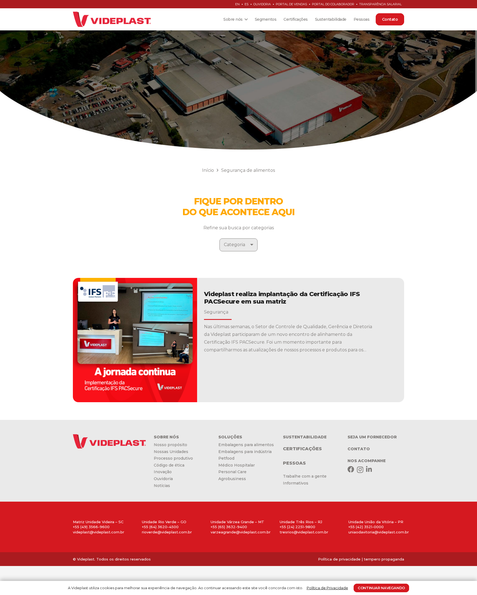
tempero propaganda (384, 559)
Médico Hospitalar (236, 465)
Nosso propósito (170, 444)
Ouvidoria (262, 4)
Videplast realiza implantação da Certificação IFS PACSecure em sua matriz (282, 297)
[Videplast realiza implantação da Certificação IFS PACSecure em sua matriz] (135, 340)
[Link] (112, 19)
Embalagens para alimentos (246, 444)
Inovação (163, 471)
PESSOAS (294, 463)
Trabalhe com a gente (305, 476)
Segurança (216, 312)
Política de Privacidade (327, 588)
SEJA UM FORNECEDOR (372, 437)
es (246, 4)
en (237, 4)
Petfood (226, 458)
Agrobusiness (232, 478)
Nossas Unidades (171, 451)
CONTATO (359, 448)
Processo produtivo (173, 458)
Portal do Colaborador (333, 4)
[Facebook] (351, 469)
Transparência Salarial (380, 4)
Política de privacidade (339, 559)
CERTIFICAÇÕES (302, 448)
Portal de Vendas (291, 4)
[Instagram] (360, 469)
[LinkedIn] (369, 469)
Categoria (234, 244)
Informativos (295, 483)
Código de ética (169, 465)
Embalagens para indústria (245, 451)
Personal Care (232, 471)
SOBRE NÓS (166, 437)
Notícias (162, 485)
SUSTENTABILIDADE (305, 437)
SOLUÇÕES (230, 437)
